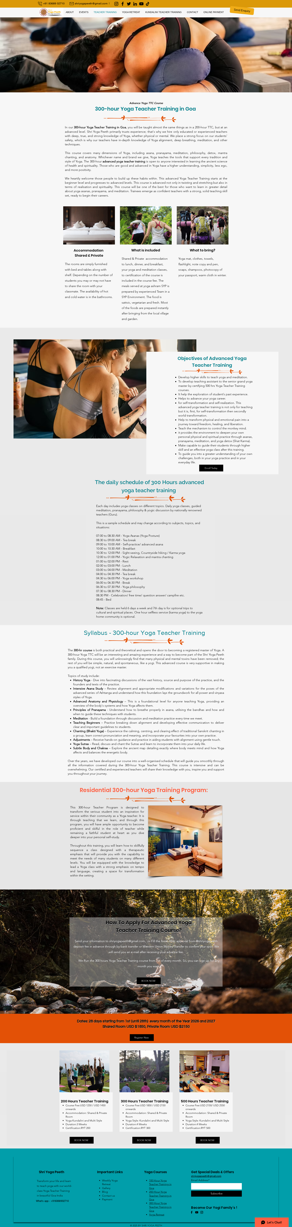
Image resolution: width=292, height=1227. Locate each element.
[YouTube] (141, 3)
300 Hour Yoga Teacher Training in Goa (160, 1207)
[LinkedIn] (135, 3)
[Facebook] (122, 3)
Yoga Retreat (156, 1214)
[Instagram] (116, 3)
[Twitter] (128, 3)
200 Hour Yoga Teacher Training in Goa (160, 1195)
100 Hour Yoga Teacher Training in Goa (160, 1184)
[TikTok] (147, 3)
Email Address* (200, 1180)
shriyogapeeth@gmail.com (91, 3)
